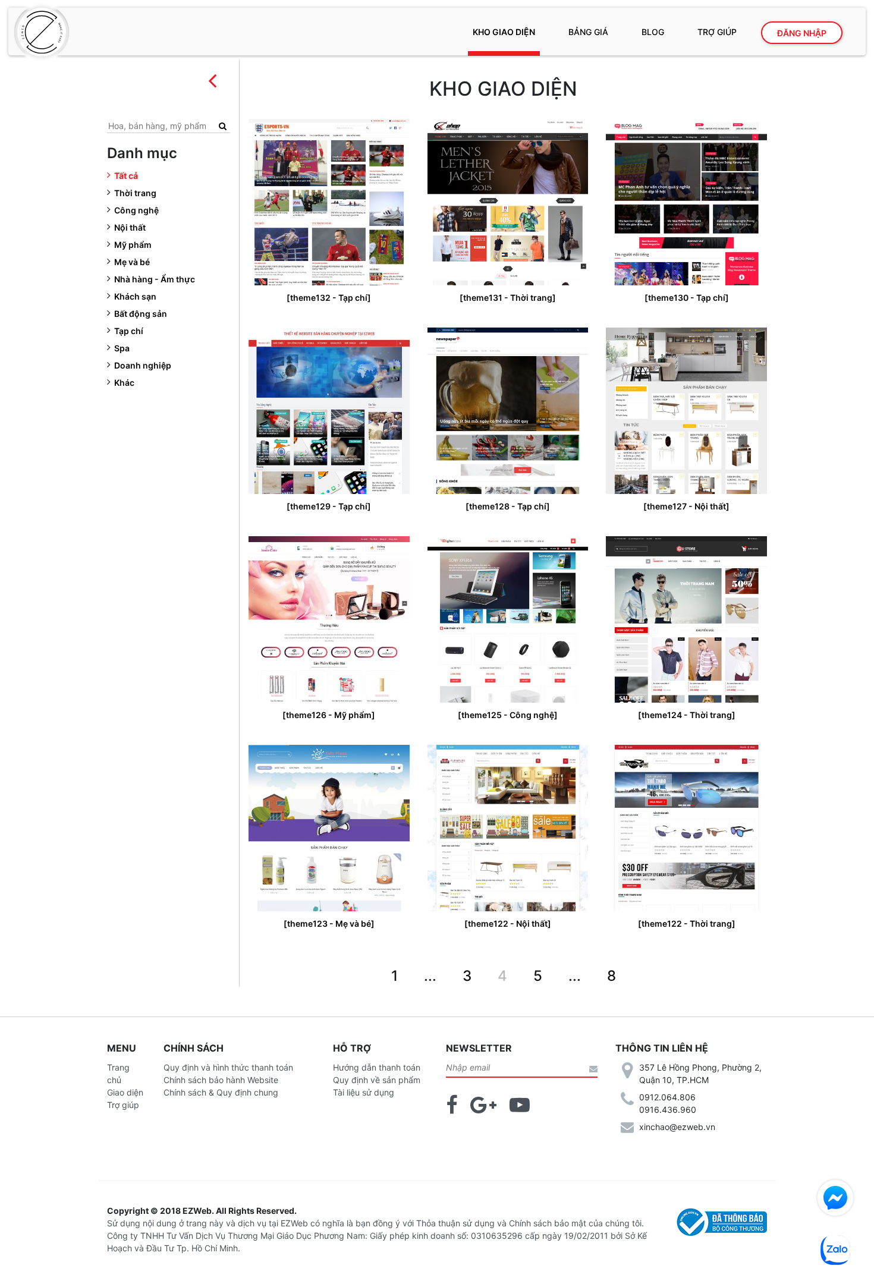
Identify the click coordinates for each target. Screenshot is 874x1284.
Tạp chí (128, 331)
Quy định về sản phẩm (376, 1080)
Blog (653, 32)
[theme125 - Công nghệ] (508, 715)
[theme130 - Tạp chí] (687, 297)
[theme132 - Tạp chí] (329, 297)
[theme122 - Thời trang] (686, 923)
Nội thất (130, 227)
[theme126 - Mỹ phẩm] (328, 715)
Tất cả (126, 176)
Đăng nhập (801, 33)
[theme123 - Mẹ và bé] (329, 923)
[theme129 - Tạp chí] (329, 506)
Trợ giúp (717, 32)
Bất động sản (140, 314)
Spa (122, 348)
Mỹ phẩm (133, 245)
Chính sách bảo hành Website (221, 1080)
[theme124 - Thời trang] (686, 715)
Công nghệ (136, 210)
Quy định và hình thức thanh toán (228, 1067)
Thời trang (135, 193)
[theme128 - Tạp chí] (508, 506)
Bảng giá (588, 32)
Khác (124, 382)
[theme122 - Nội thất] (507, 923)
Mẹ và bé (132, 262)
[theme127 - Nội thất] (686, 506)
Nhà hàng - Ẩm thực (154, 279)
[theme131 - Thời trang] (508, 297)
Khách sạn (135, 296)
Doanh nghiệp (142, 365)
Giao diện (125, 1092)
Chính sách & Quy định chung (221, 1092)
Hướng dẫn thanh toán (376, 1067)
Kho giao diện (504, 32)
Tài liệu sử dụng (363, 1092)
